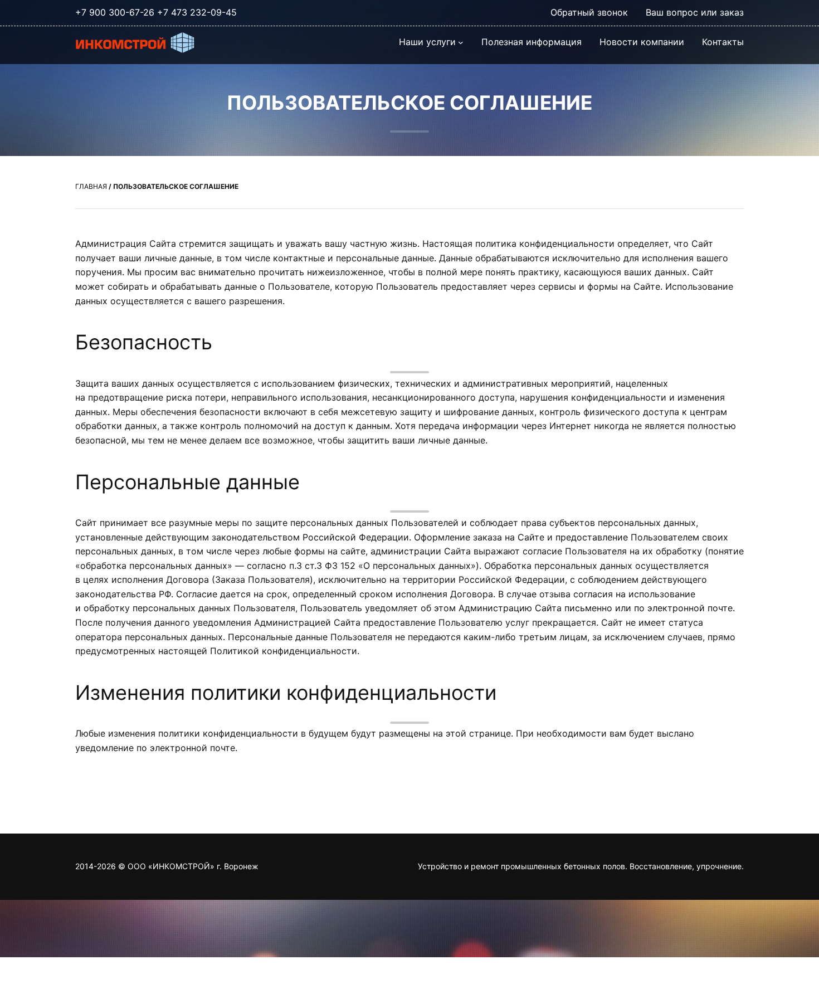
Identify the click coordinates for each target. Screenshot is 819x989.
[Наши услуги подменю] (461, 42)
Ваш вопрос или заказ (695, 12)
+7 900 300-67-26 (114, 12)
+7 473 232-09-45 (197, 12)
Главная (91, 186)
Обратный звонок (589, 12)
